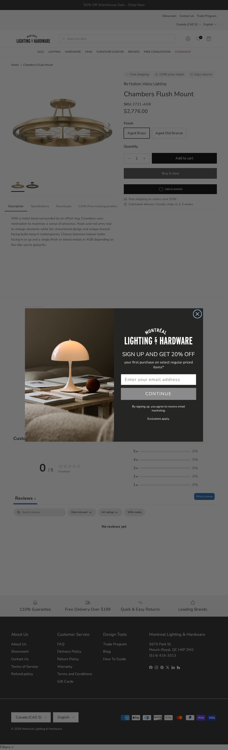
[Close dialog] (197, 314)
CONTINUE (158, 394)
